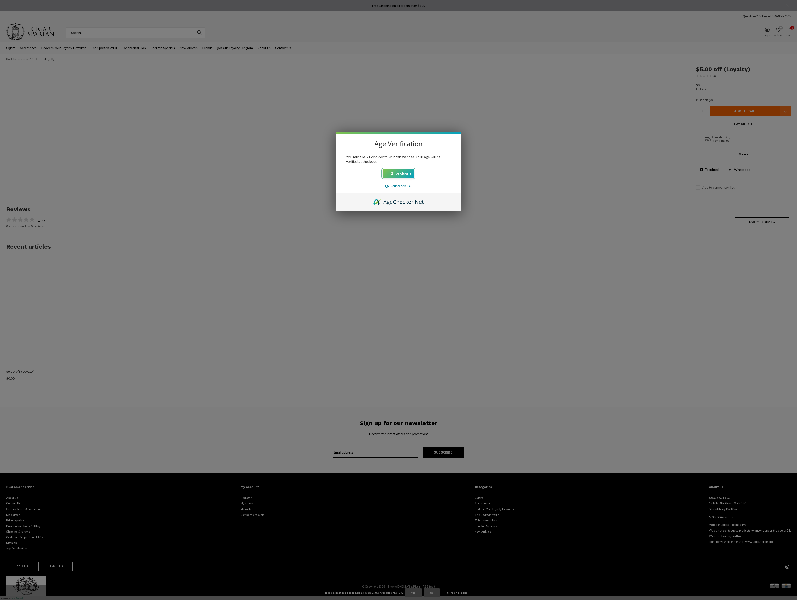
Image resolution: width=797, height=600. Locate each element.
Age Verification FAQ (398, 186)
